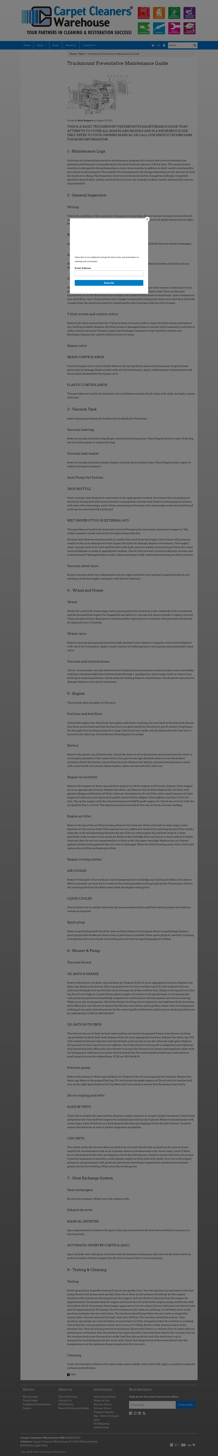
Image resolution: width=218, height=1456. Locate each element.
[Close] (147, 219)
